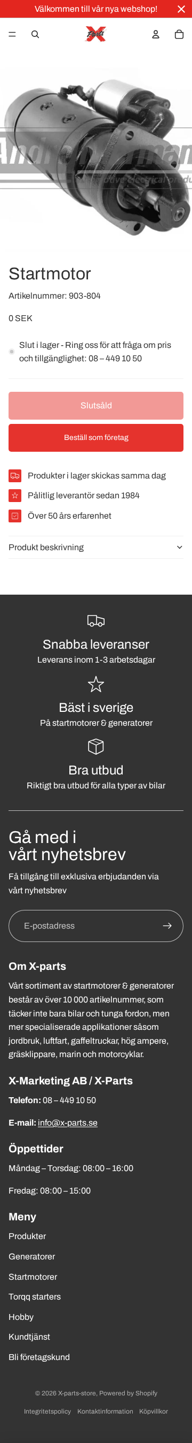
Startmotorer (33, 1276)
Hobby (21, 1317)
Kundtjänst (29, 1336)
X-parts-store (77, 1393)
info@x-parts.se (68, 1122)
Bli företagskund (39, 1357)
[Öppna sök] (35, 34)
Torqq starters (35, 1296)
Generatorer (32, 1256)
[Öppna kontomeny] (155, 34)
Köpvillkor (153, 1411)
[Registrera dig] (167, 926)
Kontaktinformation (105, 1411)
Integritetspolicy (47, 1411)
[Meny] (12, 34)
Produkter (27, 1236)
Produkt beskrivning (46, 547)
